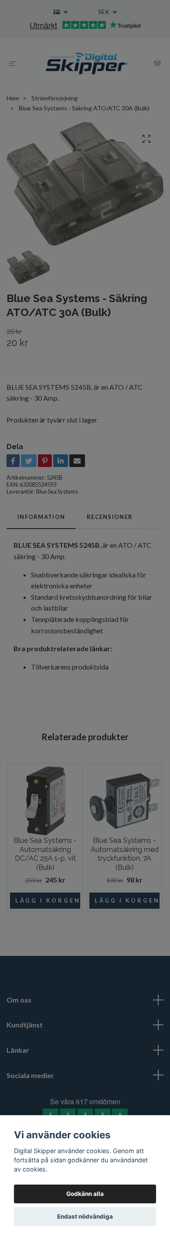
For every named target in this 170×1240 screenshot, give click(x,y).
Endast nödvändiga (85, 1216)
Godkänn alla (85, 1193)
